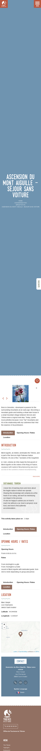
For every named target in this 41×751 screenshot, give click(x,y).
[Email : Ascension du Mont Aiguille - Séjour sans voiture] (20, 682)
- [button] (4, 627)
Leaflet (15, 651)
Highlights (6, 747)
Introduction (8, 529)
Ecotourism (6, 750)
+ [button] (4, 624)
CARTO (37, 651)
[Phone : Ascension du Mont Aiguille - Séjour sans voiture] (15, 682)
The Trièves (6, 745)
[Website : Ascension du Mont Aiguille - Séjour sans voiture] (26, 682)
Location (6, 437)
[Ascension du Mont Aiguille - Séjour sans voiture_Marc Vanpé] (20, 395)
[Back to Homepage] (4, 4)
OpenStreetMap (23, 651)
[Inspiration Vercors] (38, 284)
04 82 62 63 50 (12, 726)
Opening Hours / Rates (26, 433)
